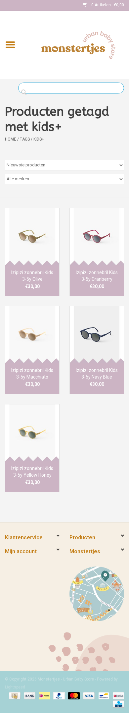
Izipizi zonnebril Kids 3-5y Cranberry (97, 276)
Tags (25, 139)
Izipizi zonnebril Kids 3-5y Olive (32, 276)
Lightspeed (15, 687)
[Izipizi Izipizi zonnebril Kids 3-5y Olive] (32, 236)
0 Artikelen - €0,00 (107, 5)
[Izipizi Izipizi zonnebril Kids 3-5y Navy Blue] (96, 334)
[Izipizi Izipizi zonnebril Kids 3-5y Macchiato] (32, 334)
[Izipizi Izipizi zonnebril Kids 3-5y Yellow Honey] (32, 432)
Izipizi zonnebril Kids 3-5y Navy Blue (97, 374)
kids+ (38, 139)
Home (10, 139)
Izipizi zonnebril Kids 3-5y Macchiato (32, 374)
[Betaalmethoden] (14, 695)
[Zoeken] (25, 92)
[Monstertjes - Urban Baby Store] (78, 44)
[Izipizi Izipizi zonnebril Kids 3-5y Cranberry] (96, 236)
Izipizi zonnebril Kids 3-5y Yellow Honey (32, 472)
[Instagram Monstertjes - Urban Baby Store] (33, 5)
